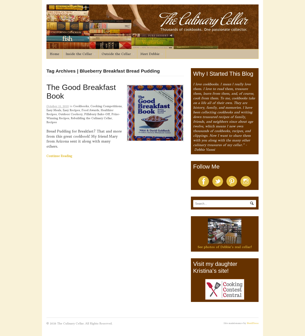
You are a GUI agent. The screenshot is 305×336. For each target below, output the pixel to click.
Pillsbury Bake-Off (97, 114)
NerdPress (253, 323)
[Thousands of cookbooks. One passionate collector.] (152, 46)
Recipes (51, 122)
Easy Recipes (71, 110)
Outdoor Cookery (70, 114)
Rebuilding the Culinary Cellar (91, 118)
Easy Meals (53, 110)
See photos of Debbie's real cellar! (225, 247)
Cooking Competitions (106, 106)
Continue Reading (59, 156)
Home (54, 54)
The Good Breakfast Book (81, 91)
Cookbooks (81, 106)
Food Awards (90, 110)
